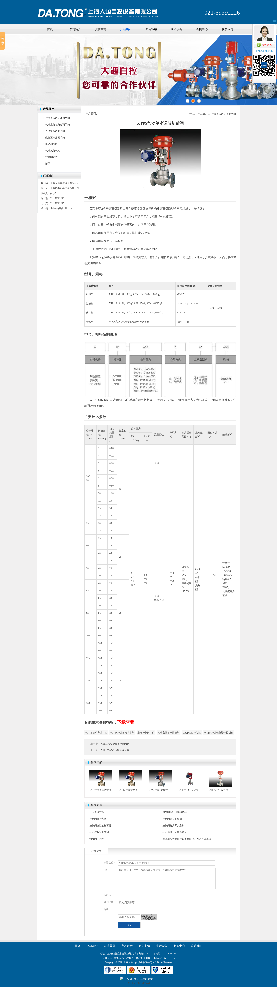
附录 (47, 163)
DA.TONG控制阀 (192, 732)
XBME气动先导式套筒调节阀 (160, 790)
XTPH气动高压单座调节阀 (114, 750)
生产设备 (176, 29)
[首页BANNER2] (193, 101)
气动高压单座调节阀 (168, 732)
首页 (50, 29)
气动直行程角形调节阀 (57, 124)
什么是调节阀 (96, 812)
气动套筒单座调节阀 (96, 732)
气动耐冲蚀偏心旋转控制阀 (218, 732)
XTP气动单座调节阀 (100, 790)
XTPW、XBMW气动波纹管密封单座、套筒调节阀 (190, 790)
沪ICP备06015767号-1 (138, 983)
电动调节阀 (51, 144)
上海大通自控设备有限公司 (98, 11)
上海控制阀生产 (146, 732)
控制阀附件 (51, 157)
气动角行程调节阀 (55, 131)
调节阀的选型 (96, 838)
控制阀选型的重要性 (100, 825)
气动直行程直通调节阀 (57, 118)
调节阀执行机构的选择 (174, 812)
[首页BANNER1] (187, 101)
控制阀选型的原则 (172, 818)
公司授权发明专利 (99, 832)
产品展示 (126, 29)
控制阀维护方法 (97, 818)
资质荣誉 (100, 29)
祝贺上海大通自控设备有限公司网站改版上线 (186, 838)
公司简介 (75, 29)
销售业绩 (151, 29)
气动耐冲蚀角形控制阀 (122, 732)
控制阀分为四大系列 (173, 825)
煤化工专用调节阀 (55, 137)
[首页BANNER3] (199, 101)
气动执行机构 (52, 150)
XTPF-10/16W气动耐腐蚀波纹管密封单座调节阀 (220, 790)
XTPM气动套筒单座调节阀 (115, 743)
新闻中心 (202, 29)
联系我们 (227, 29)
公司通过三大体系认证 (174, 832)
